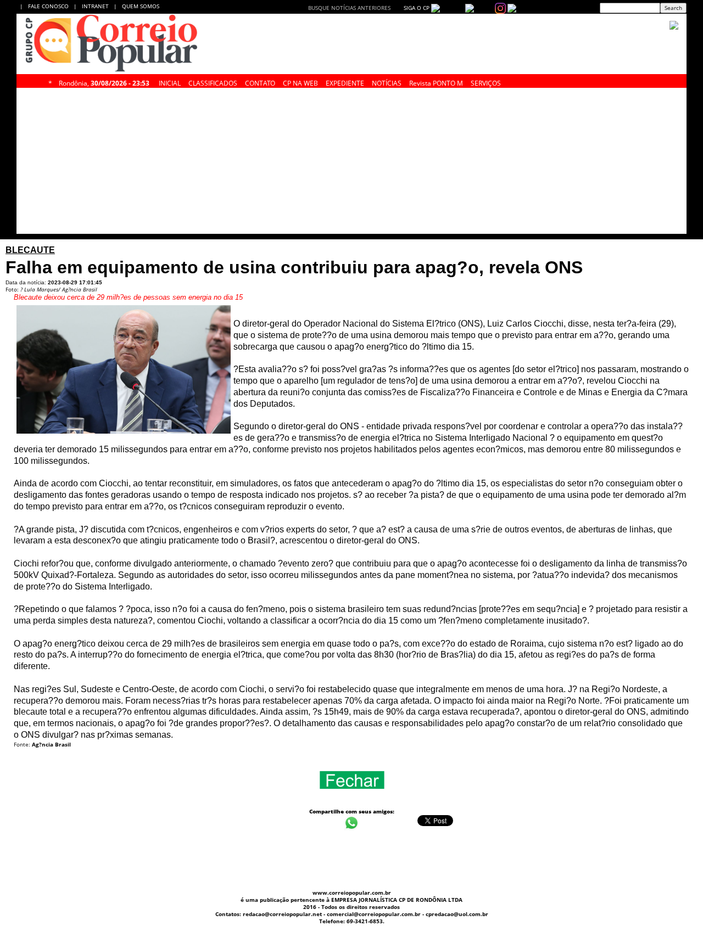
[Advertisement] (351, 856)
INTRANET (98, 6)
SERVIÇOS (486, 81)
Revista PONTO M (436, 81)
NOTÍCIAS (386, 81)
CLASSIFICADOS (212, 81)
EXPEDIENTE (345, 81)
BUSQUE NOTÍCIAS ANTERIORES (349, 8)
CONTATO (260, 81)
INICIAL (170, 81)
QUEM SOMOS (140, 6)
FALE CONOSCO (50, 6)
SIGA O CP (415, 8)
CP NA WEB (300, 81)
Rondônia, (104, 81)
